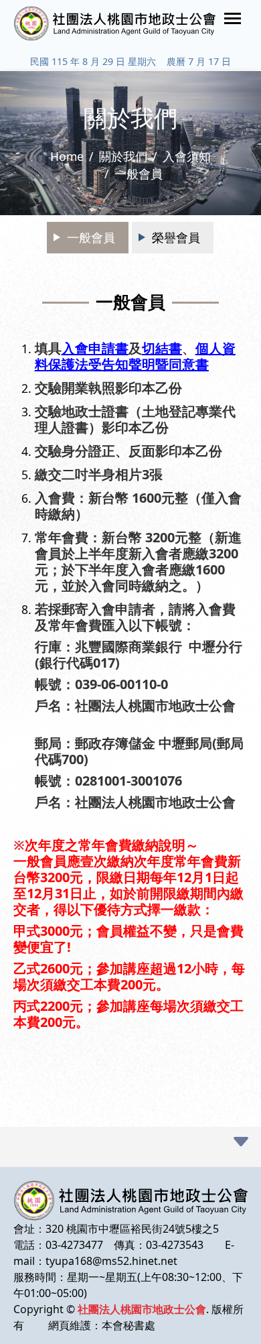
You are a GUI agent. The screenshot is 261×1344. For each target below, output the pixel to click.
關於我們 (123, 156)
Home (67, 156)
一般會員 (91, 237)
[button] (241, 1142)
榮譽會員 (176, 237)
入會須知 (187, 156)
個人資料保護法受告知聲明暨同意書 (135, 356)
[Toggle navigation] (232, 18)
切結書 (162, 348)
